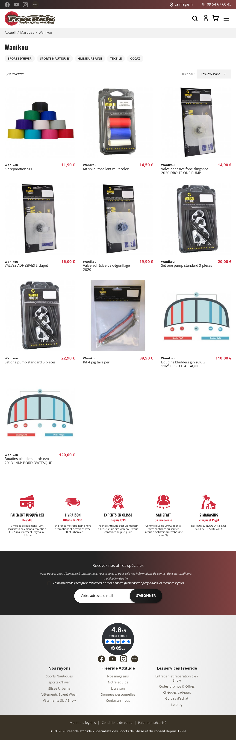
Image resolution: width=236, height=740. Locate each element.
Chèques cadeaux (177, 693)
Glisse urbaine (90, 58)
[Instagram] (25, 4)
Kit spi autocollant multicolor (106, 167)
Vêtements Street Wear (59, 695)
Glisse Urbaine (59, 689)
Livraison (118, 689)
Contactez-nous (118, 701)
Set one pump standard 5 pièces (30, 360)
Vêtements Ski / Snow (59, 701)
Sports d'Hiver (59, 682)
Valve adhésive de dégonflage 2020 (106, 266)
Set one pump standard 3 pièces (186, 264)
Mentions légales (83, 723)
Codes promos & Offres (177, 687)
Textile (116, 58)
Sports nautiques (55, 58)
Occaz (135, 58)
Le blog (176, 705)
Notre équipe (118, 682)
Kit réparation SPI (18, 167)
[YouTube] (16, 4)
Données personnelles (118, 695)
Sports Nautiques (59, 676)
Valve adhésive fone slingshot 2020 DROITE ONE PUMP (184, 169)
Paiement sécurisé (151, 723)
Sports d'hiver (20, 58)
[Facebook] (7, 4)
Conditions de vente (117, 723)
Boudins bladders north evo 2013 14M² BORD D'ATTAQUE (28, 459)
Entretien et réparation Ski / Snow (176, 678)
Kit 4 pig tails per (96, 360)
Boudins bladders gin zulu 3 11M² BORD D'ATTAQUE (183, 362)
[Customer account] (206, 20)
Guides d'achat (176, 699)
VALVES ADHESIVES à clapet (26, 264)
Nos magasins (118, 676)
